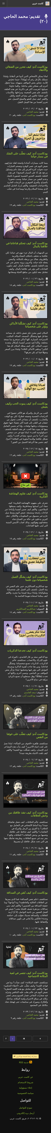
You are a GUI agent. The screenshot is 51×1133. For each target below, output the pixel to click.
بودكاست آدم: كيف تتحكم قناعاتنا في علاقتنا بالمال (27, 245)
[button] (3, 3)
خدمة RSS (24, 1062)
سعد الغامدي (30, 692)
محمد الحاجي (32, 111)
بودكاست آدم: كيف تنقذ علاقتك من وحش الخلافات (28, 814)
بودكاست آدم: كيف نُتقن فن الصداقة (27, 892)
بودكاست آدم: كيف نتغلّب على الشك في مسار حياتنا (27, 155)
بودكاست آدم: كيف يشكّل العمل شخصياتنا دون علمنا (29, 578)
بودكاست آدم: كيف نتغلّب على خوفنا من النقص (27, 735)
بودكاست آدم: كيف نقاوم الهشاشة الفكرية (28, 495)
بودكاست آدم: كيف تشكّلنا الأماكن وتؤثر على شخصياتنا (29, 325)
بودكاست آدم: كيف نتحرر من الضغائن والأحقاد (26, 68)
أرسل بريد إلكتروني (25, 1113)
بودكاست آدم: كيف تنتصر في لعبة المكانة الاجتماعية (29, 974)
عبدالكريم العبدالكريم (26, 608)
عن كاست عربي (25, 1077)
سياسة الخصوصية (25, 1093)
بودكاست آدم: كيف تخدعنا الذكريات (27, 650)
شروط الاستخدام (25, 1082)
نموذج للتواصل (25, 1107)
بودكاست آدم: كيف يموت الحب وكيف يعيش (26, 405)
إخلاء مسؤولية (25, 1087)
